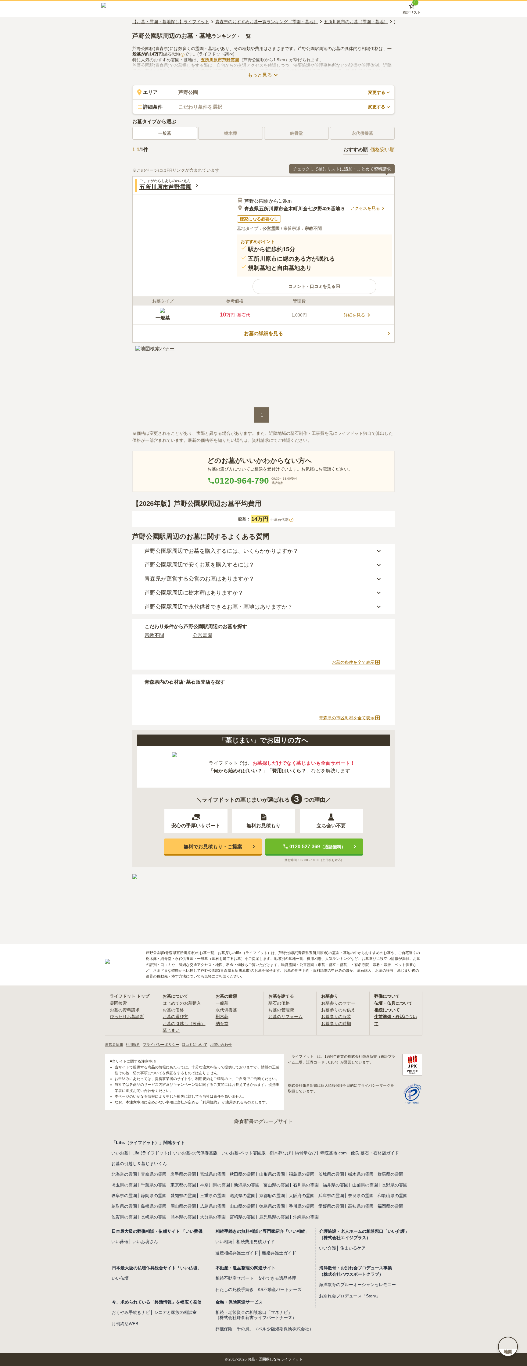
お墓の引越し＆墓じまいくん (139, 1163)
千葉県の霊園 (154, 1185)
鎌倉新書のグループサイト (263, 1121)
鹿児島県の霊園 (274, 1217)
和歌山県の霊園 (392, 1195)
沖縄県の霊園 (306, 1217)
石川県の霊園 (306, 1185)
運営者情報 (114, 1044)
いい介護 (327, 1248)
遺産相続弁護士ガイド (236, 1252)
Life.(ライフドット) (150, 1153)
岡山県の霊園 (183, 1206)
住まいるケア (353, 1248)
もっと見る (260, 74)
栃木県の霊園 (361, 1174)
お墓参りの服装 (336, 1016)
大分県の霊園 (213, 1217)
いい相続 (223, 1241)
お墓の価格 (173, 1009)
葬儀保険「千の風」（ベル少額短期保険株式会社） (264, 1328)
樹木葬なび (280, 1153)
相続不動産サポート (234, 1278)
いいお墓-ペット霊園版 (243, 1153)
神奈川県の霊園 (215, 1185)
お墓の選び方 (175, 1016)
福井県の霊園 (335, 1185)
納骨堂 (222, 1023)
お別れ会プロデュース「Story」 (349, 1295)
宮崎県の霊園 (242, 1217)
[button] (314, 286)
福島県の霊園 (301, 1174)
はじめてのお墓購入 (182, 1003)
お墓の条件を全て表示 (353, 662)
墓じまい (171, 1030)
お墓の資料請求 (125, 1009)
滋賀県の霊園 (242, 1195)
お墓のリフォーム (285, 1016)
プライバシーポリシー (161, 1044)
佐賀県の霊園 (124, 1217)
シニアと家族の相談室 (175, 1312)
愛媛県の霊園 (331, 1206)
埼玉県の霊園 (124, 1185)
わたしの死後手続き (234, 1289)
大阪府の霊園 (301, 1195)
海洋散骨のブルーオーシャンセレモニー (357, 1284)
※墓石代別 (281, 519)
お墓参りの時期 (336, 1023)
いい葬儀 (119, 1241)
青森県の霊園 (154, 1174)
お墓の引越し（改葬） (184, 1023)
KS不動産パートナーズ (280, 1289)
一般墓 (164, 133)
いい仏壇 (120, 1278)
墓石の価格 (279, 1003)
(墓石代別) (173, 54)
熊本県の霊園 (183, 1217)
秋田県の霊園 (242, 1174)
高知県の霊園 (361, 1206)
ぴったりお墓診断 (127, 1016)
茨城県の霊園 (331, 1174)
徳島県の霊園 (272, 1206)
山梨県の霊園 (365, 1185)
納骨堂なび (305, 1153)
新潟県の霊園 (247, 1185)
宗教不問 (154, 635)
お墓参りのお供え (338, 1009)
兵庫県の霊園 (331, 1195)
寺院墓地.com (333, 1153)
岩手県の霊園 (183, 1174)
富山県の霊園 (276, 1185)
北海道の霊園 (124, 1174)
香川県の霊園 (301, 1206)
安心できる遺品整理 (277, 1278)
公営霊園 (202, 635)
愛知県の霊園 (183, 1195)
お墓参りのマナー (338, 1003)
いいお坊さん (145, 1241)
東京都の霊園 (183, 1185)
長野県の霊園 (394, 1185)
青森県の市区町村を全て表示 (347, 717)
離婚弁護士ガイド (279, 1252)
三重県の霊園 (213, 1195)
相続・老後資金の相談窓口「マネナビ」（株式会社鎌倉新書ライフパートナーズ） (255, 1315)
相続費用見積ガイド (255, 1241)
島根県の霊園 (154, 1206)
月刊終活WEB (125, 1323)
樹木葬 (222, 1016)
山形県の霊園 (272, 1174)
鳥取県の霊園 (124, 1206)
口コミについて (194, 1044)
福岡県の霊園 (390, 1206)
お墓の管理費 (281, 1009)
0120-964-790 (242, 480)
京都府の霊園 (272, 1195)
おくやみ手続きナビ (131, 1312)
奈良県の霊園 (361, 1195)
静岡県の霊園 (154, 1195)
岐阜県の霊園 (124, 1195)
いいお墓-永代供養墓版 (195, 1153)
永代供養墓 (226, 1009)
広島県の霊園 (213, 1206)
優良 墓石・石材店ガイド (375, 1153)
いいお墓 (119, 1153)
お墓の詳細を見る (263, 333)
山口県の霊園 (242, 1206)
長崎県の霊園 (154, 1217)
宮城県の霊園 (213, 1174)
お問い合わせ (221, 1044)
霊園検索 (118, 1003)
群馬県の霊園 (390, 1174)
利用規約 (133, 1044)
